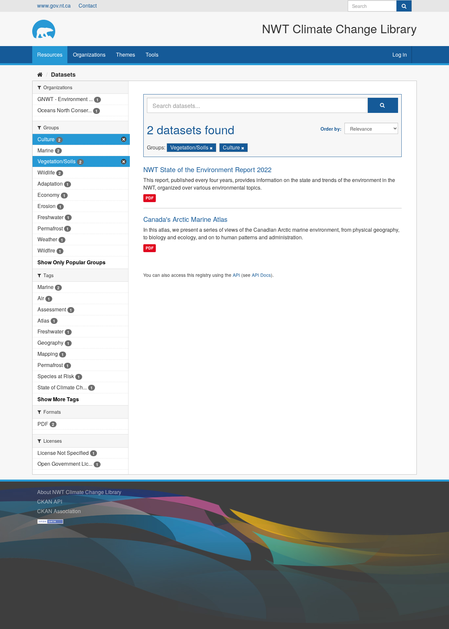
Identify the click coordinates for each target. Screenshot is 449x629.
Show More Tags (58, 399)
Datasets (63, 74)
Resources (49, 54)
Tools (152, 54)
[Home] (40, 74)
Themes (125, 54)
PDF (150, 198)
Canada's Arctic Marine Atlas (185, 219)
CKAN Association (59, 511)
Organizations (89, 54)
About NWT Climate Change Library (79, 492)
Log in (399, 54)
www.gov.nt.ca (54, 5)
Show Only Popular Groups (71, 262)
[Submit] (404, 6)
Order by (330, 128)
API (236, 275)
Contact (88, 5)
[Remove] (211, 147)
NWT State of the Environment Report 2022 (207, 169)
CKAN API (49, 501)
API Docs (261, 275)
